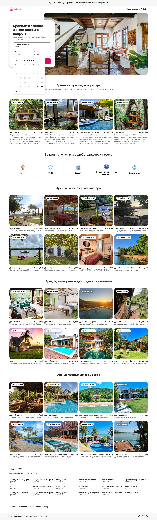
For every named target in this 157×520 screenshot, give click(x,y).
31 (16, 91)
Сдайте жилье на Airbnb (136, 9)
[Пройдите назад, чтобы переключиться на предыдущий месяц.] (16, 60)
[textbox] (22, 54)
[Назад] (74, 94)
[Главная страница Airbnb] (15, 9)
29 (38, 87)
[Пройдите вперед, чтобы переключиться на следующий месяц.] (41, 60)
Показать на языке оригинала (97, 3)
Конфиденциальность (32, 516)
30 (42, 87)
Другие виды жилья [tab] (16, 473)
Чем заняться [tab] (32, 473)
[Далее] (83, 94)
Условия (45, 516)
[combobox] (32, 47)
